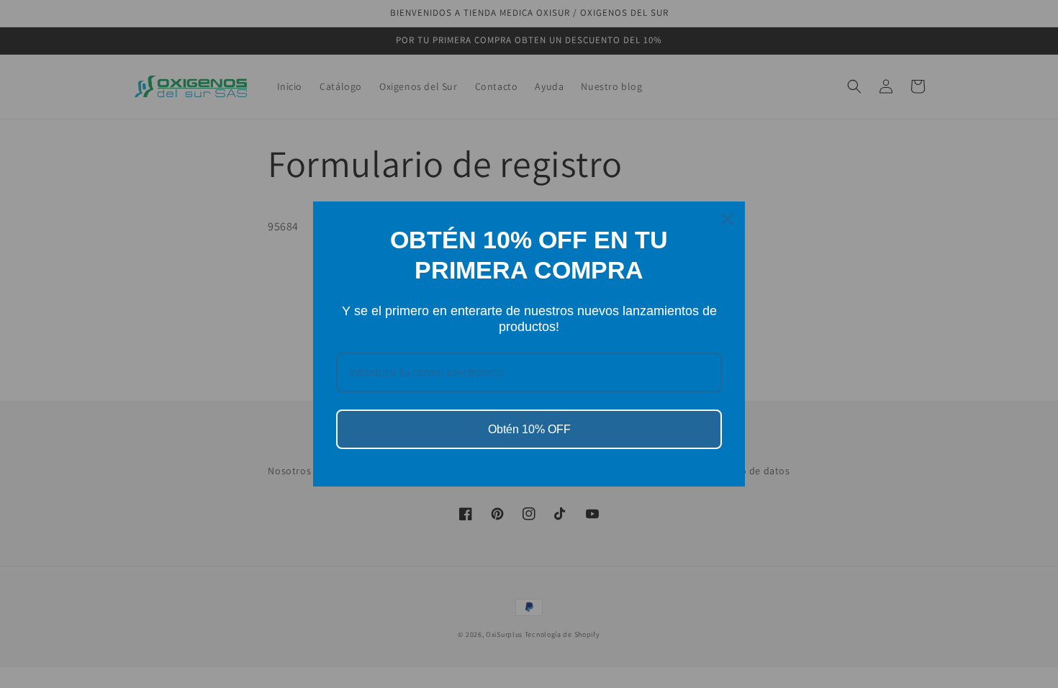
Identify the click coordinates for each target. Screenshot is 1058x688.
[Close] (727, 219)
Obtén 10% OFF (529, 429)
